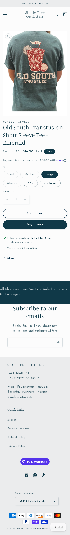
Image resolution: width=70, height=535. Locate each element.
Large (50, 174)
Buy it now (35, 224)
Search (11, 419)
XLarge (14, 184)
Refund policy (16, 437)
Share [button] (11, 258)
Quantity (8, 192)
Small (12, 175)
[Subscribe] (58, 342)
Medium (31, 175)
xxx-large (50, 183)
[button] (5, 14)
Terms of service (18, 428)
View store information (22, 248)
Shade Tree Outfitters (29, 529)
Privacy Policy (16, 446)
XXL (31, 183)
